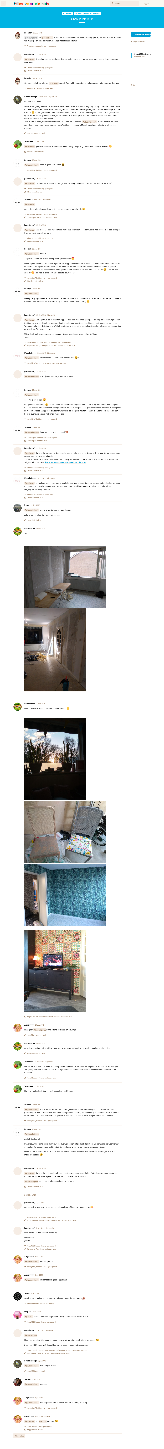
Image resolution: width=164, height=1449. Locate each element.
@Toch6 (42, 1421)
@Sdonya (54, 83)
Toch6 (30, 1316)
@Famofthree (40, 1030)
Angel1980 (32, 1335)
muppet (30, 1421)
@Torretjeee (47, 38)
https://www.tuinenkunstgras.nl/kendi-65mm (65, 462)
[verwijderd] (90, 122)
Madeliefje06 (33, 376)
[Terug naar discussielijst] (3, 3)
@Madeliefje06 (31, 1181)
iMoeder (31, 146)
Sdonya (30, 59)
